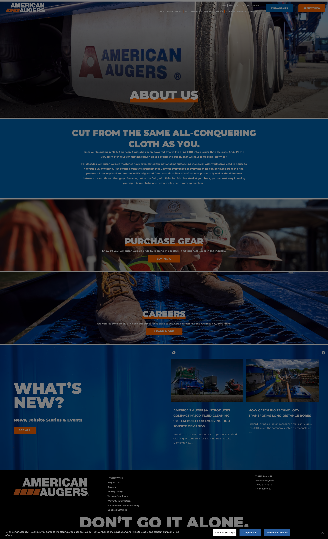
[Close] (322, 532)
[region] (164, 533)
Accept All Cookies (277, 532)
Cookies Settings (225, 532)
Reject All (250, 532)
